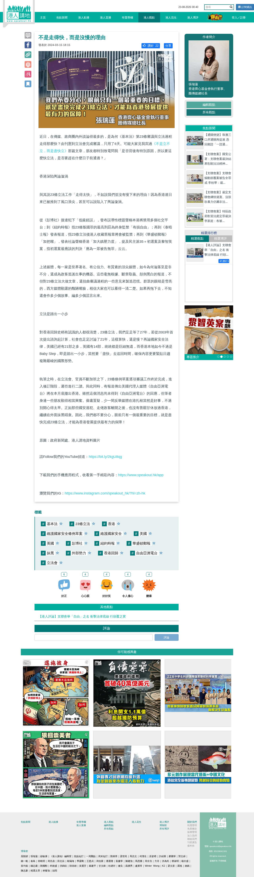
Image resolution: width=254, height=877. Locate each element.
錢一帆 (24, 861)
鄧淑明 (175, 861)
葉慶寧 (119, 861)
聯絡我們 (192, 839)
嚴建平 (92, 865)
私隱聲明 (192, 825)
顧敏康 (43, 856)
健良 (120, 865)
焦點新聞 (61, 17)
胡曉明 (41, 861)
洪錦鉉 (63, 865)
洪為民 (165, 861)
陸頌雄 (73, 865)
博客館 (163, 825)
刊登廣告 (192, 842)
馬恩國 (138, 861)
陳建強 (129, 861)
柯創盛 (53, 865)
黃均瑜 (24, 865)
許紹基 (162, 856)
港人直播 (105, 17)
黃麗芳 (82, 865)
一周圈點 (91, 856)
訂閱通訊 (246, 7)
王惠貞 (90, 861)
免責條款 (192, 828)
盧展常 (138, 865)
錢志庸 (34, 865)
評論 (166, 637)
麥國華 (172, 856)
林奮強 (46, 870)
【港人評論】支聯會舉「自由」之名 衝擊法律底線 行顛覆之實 (82, 616)
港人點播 (83, 17)
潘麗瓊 (109, 861)
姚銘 (187, 865)
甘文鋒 (102, 865)
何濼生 (143, 856)
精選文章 (35, 870)
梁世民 (123, 856)
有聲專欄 (127, 17)
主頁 (43, 17)
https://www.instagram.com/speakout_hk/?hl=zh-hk (105, 493)
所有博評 (164, 828)
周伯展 (99, 861)
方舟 (157, 861)
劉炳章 (113, 856)
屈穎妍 (24, 856)
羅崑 (179, 865)
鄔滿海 (70, 861)
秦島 (33, 861)
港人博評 (192, 17)
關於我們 (192, 822)
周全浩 (148, 861)
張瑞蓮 (34, 856)
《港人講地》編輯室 (60, 856)
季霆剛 (80, 861)
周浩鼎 (51, 861)
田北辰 (60, 861)
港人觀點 (149, 17)
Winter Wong (152, 865)
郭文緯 (182, 856)
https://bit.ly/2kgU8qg (105, 457)
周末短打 (103, 856)
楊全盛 (185, 861)
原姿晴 (152, 856)
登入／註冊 (239, 17)
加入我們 (192, 835)
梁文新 (171, 865)
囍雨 (54, 870)
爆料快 (190, 845)
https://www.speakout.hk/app (141, 475)
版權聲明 (192, 832)
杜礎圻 (111, 865)
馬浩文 (133, 856)
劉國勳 (43, 865)
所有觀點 (209, 112)
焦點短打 (79, 856)
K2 (163, 865)
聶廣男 (129, 865)
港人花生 (171, 17)
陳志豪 (24, 870)
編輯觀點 (209, 104)
